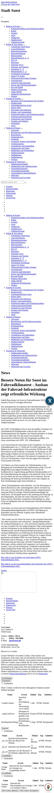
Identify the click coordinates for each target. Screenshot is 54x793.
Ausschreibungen (18, 49)
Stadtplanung (16, 155)
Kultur (13, 31)
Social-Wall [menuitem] (10, 198)
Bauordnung (16, 135)
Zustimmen (8, 683)
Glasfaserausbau (17, 144)
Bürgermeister (16, 56)
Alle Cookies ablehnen (10, 791)
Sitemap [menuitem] (9, 195)
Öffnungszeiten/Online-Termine (23, 78)
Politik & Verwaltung (14, 44)
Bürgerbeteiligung (18, 53)
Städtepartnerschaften (19, 164)
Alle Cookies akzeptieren (29, 791)
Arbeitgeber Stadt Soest (20, 47)
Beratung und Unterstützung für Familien (27, 101)
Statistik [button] (5, 728)
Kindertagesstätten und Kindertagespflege (27, 29)
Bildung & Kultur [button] (13, 215)
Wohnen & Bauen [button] (13, 317)
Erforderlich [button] (6, 681)
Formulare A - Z (17, 69)
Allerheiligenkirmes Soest (21, 105)
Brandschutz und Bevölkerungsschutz (26, 132)
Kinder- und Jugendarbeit (21, 112)
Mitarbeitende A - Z (19, 71)
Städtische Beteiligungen (21, 94)
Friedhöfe (15, 139)
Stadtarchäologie (17, 153)
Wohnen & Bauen (13, 128)
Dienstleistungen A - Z (20, 58)
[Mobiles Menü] (2, 17)
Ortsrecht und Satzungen (21, 83)
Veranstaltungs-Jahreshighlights (23, 173)
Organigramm (16, 81)
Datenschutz (11, 605)
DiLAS (14, 60)
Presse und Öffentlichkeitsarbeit (23, 85)
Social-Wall (10, 610)
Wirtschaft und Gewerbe (20, 178)
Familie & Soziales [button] (13, 288)
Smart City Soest (17, 76)
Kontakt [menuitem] (9, 186)
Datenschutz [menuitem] (11, 193)
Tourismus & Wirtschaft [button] (15, 351)
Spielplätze (15, 123)
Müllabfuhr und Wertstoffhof (22, 150)
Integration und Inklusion (21, 110)
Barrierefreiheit (12, 601)
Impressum (10, 603)
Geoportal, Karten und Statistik (23, 141)
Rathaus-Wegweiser (19, 90)
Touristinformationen (19, 169)
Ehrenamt (15, 62)
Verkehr (14, 159)
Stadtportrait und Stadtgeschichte (24, 166)
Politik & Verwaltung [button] (14, 233)
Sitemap (9, 607)
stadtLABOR (16, 92)
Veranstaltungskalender (20, 171)
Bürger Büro (16, 108)
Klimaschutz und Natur (20, 148)
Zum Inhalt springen (9, 2)
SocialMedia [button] (6, 773)
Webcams (15, 175)
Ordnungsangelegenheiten (21, 117)
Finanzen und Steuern (19, 67)
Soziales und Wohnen (19, 121)
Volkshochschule (17, 42)
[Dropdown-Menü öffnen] (24, 45)
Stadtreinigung (17, 157)
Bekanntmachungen (19, 51)
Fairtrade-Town (17, 65)
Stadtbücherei (16, 40)
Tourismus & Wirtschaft (15, 162)
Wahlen (14, 96)
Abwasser (15, 130)
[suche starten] (26, 182)
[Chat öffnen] (48, 787)
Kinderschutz (16, 103)
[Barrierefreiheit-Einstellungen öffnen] (50, 400)
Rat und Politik (17, 87)
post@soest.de (15, 641)
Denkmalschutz (17, 137)
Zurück (4, 570)
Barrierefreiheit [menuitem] (12, 189)
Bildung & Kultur (13, 26)
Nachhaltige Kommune (20, 74)
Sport (13, 35)
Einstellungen (7, 678)
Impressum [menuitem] (10, 191)
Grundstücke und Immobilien (22, 146)
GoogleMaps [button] (6, 756)
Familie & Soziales (13, 99)
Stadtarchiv (15, 38)
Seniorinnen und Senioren (21, 119)
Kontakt (9, 598)
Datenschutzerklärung (18, 674)
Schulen (14, 33)
